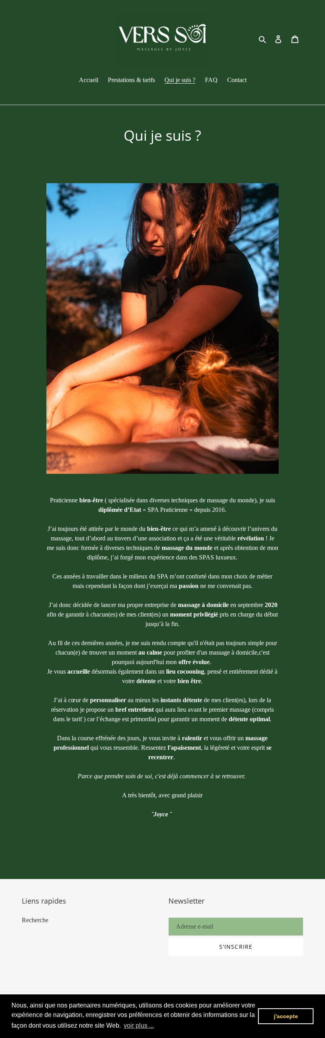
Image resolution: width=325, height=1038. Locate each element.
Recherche (35, 920)
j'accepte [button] (286, 1016)
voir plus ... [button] (139, 1025)
